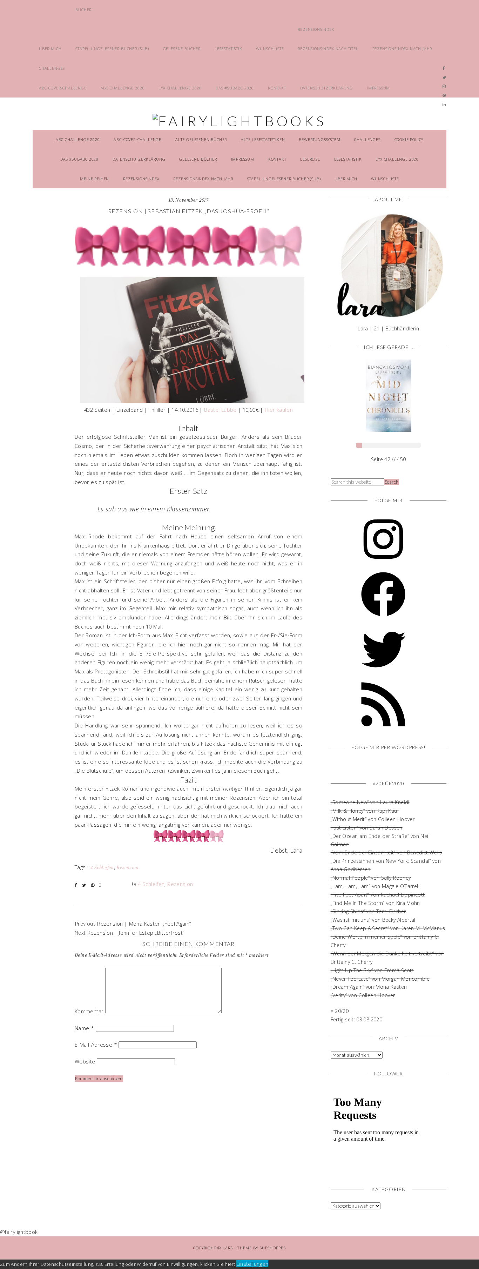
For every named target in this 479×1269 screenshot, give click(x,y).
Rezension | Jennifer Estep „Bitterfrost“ (135, 932)
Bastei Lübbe (220, 409)
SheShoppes (273, 1247)
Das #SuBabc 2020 (235, 87)
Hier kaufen (279, 409)
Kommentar (89, 1011)
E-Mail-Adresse (96, 1044)
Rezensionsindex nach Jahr (402, 48)
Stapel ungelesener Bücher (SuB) (112, 48)
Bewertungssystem (319, 139)
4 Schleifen (102, 867)
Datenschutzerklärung (326, 87)
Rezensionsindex (316, 29)
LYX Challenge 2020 (180, 87)
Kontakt (277, 87)
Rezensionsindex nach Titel (328, 48)
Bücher (83, 9)
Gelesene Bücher (182, 48)
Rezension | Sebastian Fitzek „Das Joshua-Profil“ (188, 211)
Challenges (52, 68)
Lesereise (310, 159)
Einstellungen (252, 1263)
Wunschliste (270, 48)
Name (84, 1028)
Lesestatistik (228, 48)
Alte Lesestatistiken (263, 139)
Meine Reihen (94, 178)
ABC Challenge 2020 (123, 87)
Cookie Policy (409, 139)
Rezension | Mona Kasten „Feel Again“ (144, 923)
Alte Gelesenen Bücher (201, 139)
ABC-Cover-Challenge (63, 87)
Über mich (50, 48)
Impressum (378, 87)
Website (85, 1061)
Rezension (127, 867)
